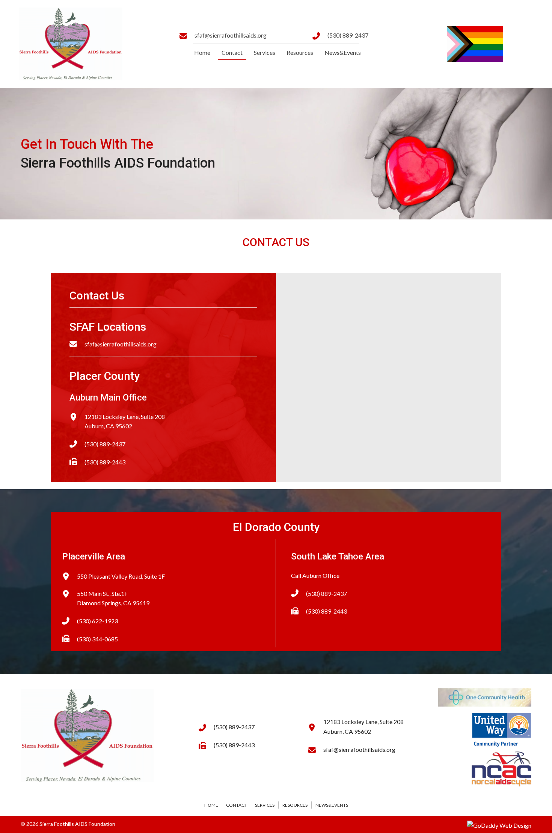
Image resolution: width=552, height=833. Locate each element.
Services (264, 805)
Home (211, 805)
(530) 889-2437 (347, 35)
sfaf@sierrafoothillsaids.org (231, 35)
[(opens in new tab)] (484, 696)
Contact (236, 805)
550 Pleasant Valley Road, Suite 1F (121, 576)
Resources (295, 805)
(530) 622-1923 (97, 620)
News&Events (331, 805)
